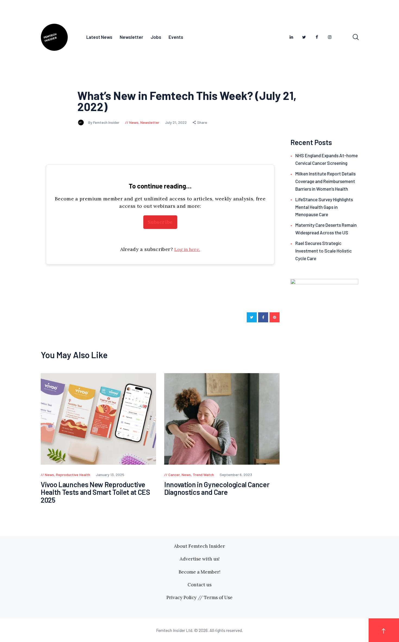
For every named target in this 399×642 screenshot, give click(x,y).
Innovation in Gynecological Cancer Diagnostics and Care (216, 488)
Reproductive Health (73, 474)
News (133, 122)
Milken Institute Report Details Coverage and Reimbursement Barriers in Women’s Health (325, 181)
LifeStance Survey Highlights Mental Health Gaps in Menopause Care (324, 207)
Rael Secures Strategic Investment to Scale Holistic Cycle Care (323, 250)
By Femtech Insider (104, 122)
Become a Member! (199, 572)
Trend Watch (203, 474)
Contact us (199, 585)
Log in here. (187, 249)
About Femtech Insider (199, 546)
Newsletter (149, 122)
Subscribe (160, 222)
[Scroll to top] (384, 630)
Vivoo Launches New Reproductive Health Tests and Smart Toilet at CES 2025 (95, 492)
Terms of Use (218, 597)
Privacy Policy (181, 597)
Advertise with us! (200, 559)
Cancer (174, 474)
